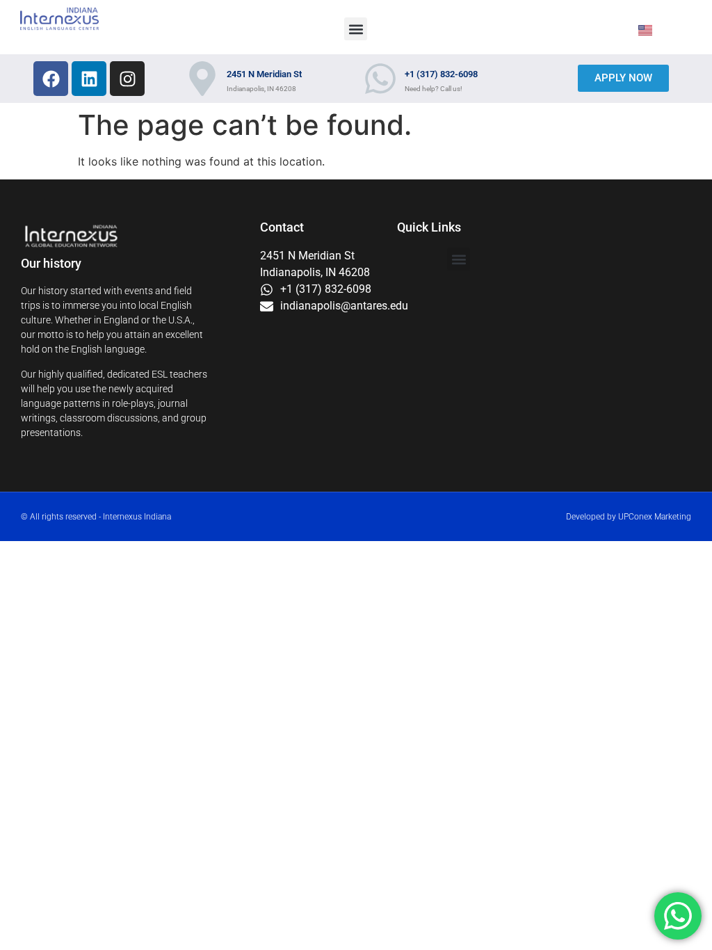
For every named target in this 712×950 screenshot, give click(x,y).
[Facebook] (50, 78)
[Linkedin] (89, 78)
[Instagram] (127, 78)
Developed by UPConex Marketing (628, 517)
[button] (355, 28)
